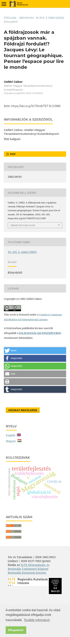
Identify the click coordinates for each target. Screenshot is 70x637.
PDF (12, 154)
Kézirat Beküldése (22, 410)
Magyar (12, 441)
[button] (35, 350)
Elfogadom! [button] (16, 630)
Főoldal (10, 17)
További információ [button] (37, 620)
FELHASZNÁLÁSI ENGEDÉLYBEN (40, 333)
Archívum (26, 17)
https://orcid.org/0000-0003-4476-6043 (23, 93)
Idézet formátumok (22, 225)
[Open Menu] (4, 4)
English (11, 435)
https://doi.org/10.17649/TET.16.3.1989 (35, 106)
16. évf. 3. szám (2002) (50, 17)
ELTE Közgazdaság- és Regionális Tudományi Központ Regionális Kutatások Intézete (28, 568)
